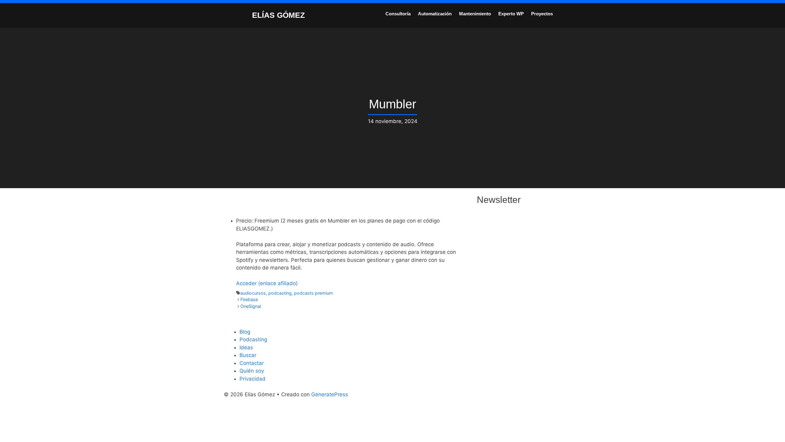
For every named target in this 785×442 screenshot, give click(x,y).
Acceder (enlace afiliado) (267, 283)
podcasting (280, 293)
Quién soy (251, 371)
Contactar (251, 363)
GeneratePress (329, 394)
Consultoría (398, 13)
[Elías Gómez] (237, 15)
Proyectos (542, 13)
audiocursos (253, 293)
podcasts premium (313, 293)
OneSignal (250, 306)
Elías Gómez (278, 15)
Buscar (247, 355)
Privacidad (252, 379)
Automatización (435, 13)
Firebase (249, 299)
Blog (244, 332)
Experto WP (511, 13)
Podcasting (253, 339)
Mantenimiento (475, 13)
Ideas (246, 347)
